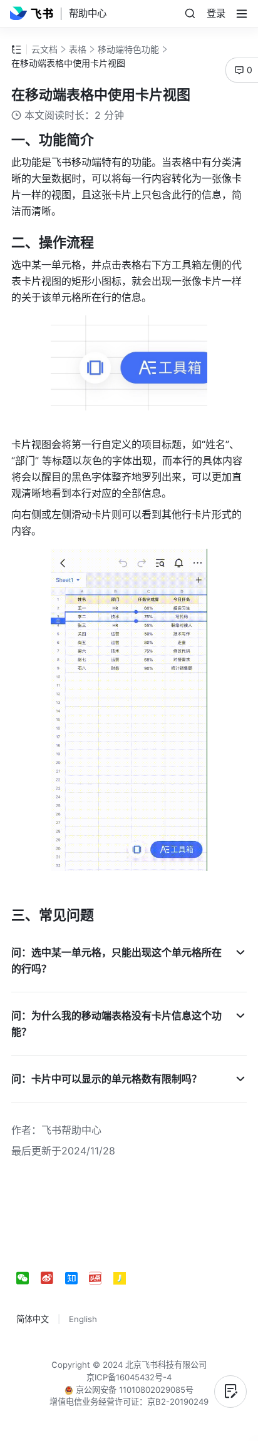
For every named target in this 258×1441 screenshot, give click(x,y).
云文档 (44, 49)
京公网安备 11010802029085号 (133, 1390)
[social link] (28, 1278)
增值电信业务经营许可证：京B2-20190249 (129, 1402)
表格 (77, 49)
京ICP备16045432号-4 (129, 1377)
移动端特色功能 (128, 49)
